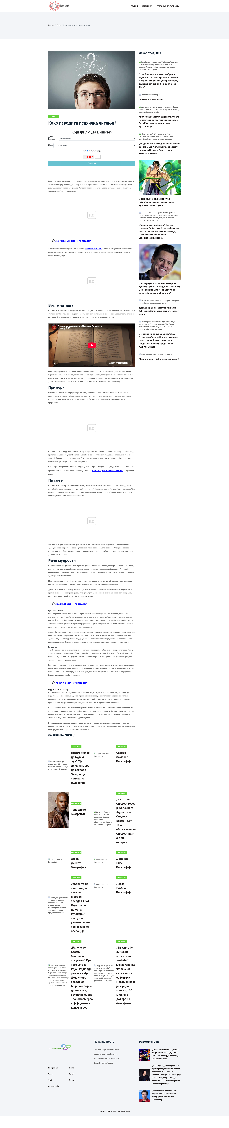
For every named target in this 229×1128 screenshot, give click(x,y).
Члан (50, 1074)
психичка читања (93, 248)
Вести (71, 1068)
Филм (90, 151)
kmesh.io (127, 1111)
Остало (76, 941)
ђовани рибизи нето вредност (106, 1059)
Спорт (71, 1074)
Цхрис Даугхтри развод (103, 1063)
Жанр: (50, 145)
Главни (134, 6)
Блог (59, 25)
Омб (50, 1080)
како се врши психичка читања (107, 470)
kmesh (65, 6)
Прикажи (92, 163)
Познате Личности (76, 747)
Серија (98, 151)
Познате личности (121, 794)
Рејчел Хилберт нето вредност (71, 683)
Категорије (146, 6)
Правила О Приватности (168, 6)
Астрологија (53, 1086)
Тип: (85, 151)
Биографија (121, 747)
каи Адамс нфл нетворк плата (106, 1050)
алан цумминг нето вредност (106, 1054)
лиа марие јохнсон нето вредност (73, 241)
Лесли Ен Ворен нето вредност (71, 604)
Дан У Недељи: (51, 138)
